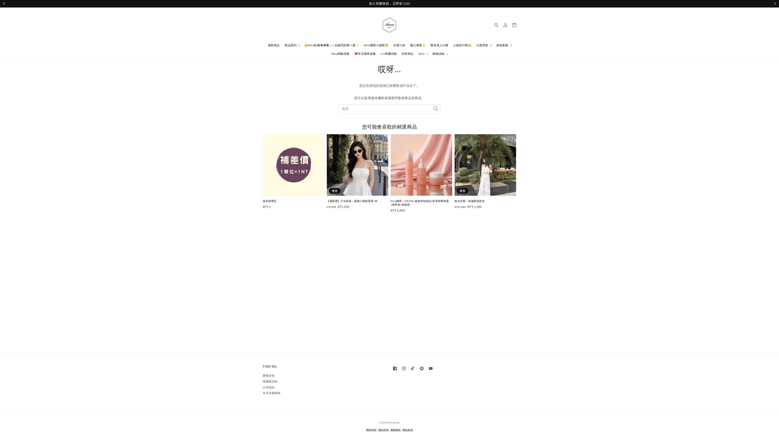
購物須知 (438, 54)
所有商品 (407, 54)
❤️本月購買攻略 (365, 54)
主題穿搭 (482, 45)
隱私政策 (407, 429)
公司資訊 (268, 387)
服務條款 (396, 429)
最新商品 (274, 45)
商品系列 (290, 45)
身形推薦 (502, 45)
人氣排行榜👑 (462, 45)
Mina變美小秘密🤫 (376, 45)
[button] (496, 25)
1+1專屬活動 (389, 54)
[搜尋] (435, 108)
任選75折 (399, 45)
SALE (421, 54)
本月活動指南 (272, 393)
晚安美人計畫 (439, 45)
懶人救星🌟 (418, 45)
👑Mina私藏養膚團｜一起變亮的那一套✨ (331, 45)
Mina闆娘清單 (340, 54)
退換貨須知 (270, 381)
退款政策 (383, 429)
